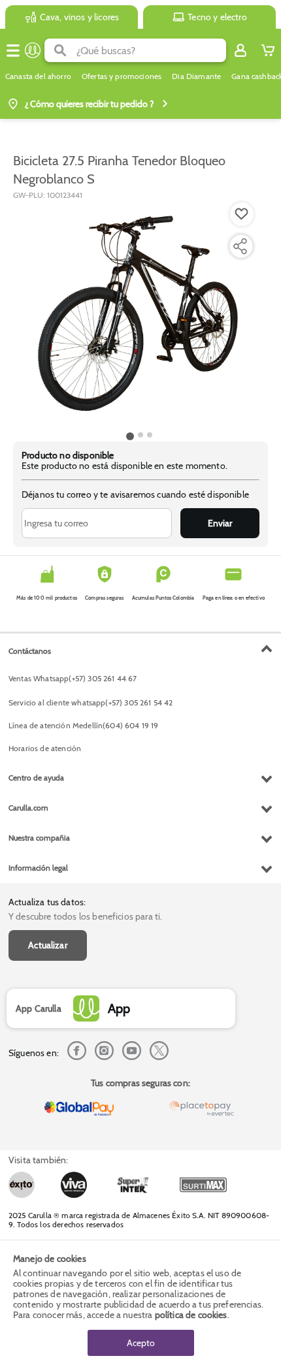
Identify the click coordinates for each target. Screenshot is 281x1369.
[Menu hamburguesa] (13, 50)
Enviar (220, 523)
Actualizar (47, 945)
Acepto (141, 1343)
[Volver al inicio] (33, 50)
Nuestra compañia (39, 838)
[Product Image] (139, 314)
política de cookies (191, 1315)
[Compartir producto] (239, 246)
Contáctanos (29, 651)
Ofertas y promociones (121, 76)
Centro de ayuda (36, 777)
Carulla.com (28, 808)
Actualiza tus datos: (47, 902)
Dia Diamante (196, 76)
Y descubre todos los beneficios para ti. (85, 916)
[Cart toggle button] (268, 50)
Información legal (38, 868)
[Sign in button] (240, 50)
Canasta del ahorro (38, 76)
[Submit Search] (60, 50)
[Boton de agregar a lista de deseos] (241, 214)
